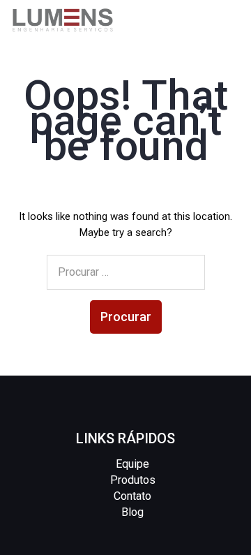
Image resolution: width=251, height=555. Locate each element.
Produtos (132, 480)
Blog (132, 512)
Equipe (132, 464)
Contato (132, 496)
